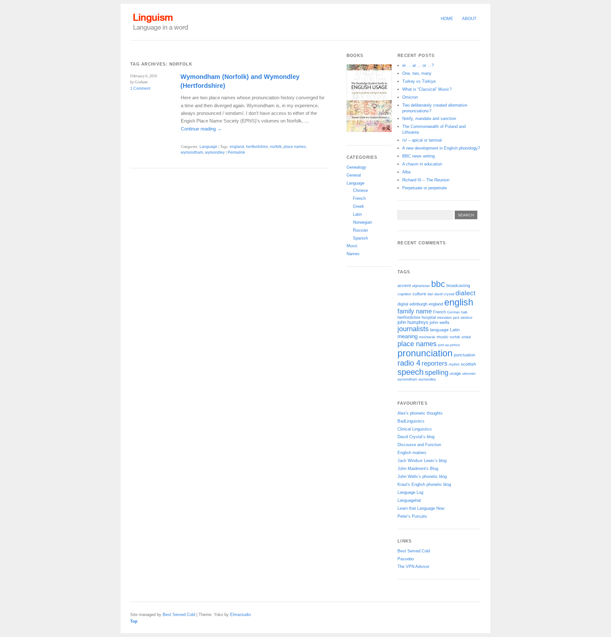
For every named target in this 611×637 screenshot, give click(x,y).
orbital (466, 337)
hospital (429, 317)
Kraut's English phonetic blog (424, 484)
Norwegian (362, 222)
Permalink (236, 152)
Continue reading (201, 128)
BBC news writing (418, 156)
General (354, 175)
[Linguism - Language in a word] (160, 31)
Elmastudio (240, 614)
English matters (411, 452)
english (458, 302)
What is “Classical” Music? (427, 89)
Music (352, 245)
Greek (358, 206)
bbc (438, 284)
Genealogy (356, 167)
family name (414, 311)
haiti (464, 312)
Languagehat (409, 500)
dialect (465, 293)
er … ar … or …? (418, 65)
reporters (434, 363)
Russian (360, 230)
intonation (444, 317)
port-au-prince (449, 345)
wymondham (192, 152)
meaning (407, 336)
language (439, 329)
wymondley (215, 152)
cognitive (404, 294)
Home (447, 18)
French (359, 198)
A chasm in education (422, 164)
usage (455, 373)
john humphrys (412, 322)
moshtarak (427, 337)
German (453, 312)
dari (430, 294)
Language (208, 146)
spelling (436, 372)
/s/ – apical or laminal (422, 140)
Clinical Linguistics (414, 429)
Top (133, 621)
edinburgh (418, 304)
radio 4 (408, 363)
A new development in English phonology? (441, 148)
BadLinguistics (411, 421)
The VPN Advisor (413, 566)
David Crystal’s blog (415, 436)
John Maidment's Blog (417, 468)
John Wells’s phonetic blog (422, 476)
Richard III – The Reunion (425, 180)
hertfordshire (257, 146)
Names (353, 253)
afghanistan (421, 286)
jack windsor (463, 317)
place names (295, 146)
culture (419, 293)
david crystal (444, 294)
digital (402, 304)
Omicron (410, 97)
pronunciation (425, 353)
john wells (439, 322)
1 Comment (140, 88)
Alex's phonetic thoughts (420, 413)
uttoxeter (469, 373)
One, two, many (417, 73)
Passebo (405, 558)
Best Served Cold (413, 551)
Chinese (360, 190)
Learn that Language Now (420, 508)
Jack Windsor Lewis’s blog (421, 460)
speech (410, 372)
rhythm (454, 364)
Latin (357, 214)
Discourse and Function (419, 444)
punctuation (464, 355)
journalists (413, 329)
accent (404, 285)
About (469, 18)
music (442, 336)
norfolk (276, 146)
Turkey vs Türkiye (419, 81)
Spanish (360, 238)
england (237, 146)
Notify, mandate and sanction (429, 118)
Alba (406, 172)
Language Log (410, 492)
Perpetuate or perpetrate (424, 188)
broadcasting (458, 286)
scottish (468, 364)
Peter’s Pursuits (412, 516)
